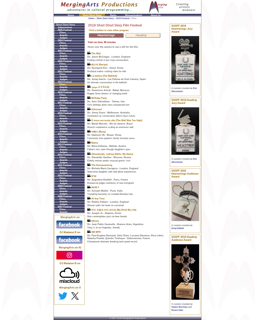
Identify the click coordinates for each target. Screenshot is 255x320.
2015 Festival (65, 123)
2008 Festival (65, 196)
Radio (113, 15)
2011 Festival (64, 165)
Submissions (65, 27)
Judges (63, 37)
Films (63, 32)
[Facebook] (69, 224)
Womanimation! (133, 15)
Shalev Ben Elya (179, 307)
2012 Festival (65, 154)
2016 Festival (65, 113)
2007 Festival (65, 206)
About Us (156, 15)
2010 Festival (65, 175)
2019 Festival (122, 18)
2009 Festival (65, 186)
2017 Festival (65, 102)
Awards (63, 35)
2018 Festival (65, 92)
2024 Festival (65, 40)
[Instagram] (69, 255)
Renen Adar (177, 310)
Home (71, 15)
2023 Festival (65, 50)
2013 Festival (65, 144)
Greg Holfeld (177, 228)
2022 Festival (65, 61)
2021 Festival (65, 71)
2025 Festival (65, 30)
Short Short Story (92, 15)
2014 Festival (65, 134)
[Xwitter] (69, 296)
